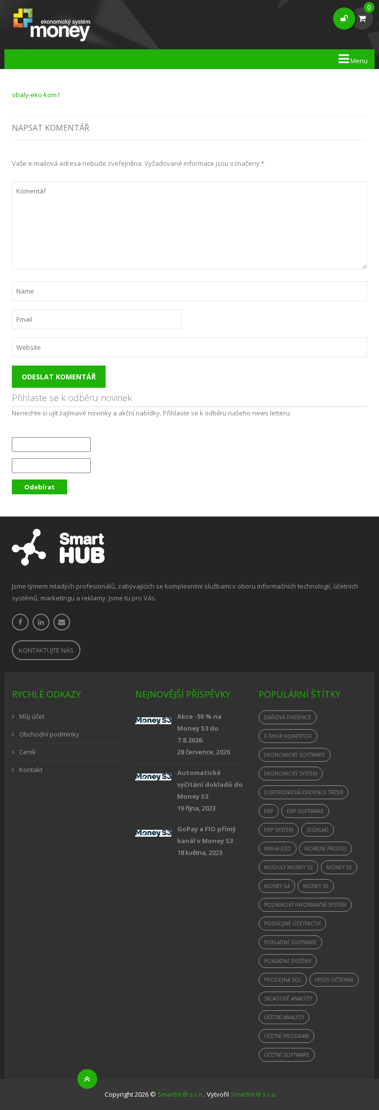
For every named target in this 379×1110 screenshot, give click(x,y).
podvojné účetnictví (292, 923)
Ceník (27, 751)
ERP (268, 811)
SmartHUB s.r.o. (180, 1094)
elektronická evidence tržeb (303, 792)
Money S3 (339, 867)
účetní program (286, 1036)
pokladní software (290, 942)
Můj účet (31, 716)
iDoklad (317, 829)
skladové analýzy (288, 998)
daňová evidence (287, 717)
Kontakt (30, 769)
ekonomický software (294, 754)
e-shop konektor (288, 736)
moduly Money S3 (288, 867)
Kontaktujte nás (46, 650)
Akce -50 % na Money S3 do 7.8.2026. (199, 728)
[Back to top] (87, 1079)
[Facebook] (20, 622)
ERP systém (278, 829)
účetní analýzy (284, 1017)
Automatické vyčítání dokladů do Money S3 (210, 784)
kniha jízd (277, 848)
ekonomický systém (290, 773)
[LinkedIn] (41, 622)
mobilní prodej (325, 848)
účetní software (286, 1054)
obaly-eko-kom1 (36, 94)
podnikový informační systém (305, 904)
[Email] (61, 622)
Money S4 (277, 886)
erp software (305, 811)
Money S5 (316, 886)
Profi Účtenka (334, 979)
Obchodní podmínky (49, 734)
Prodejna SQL (283, 979)
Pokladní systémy (287, 961)
